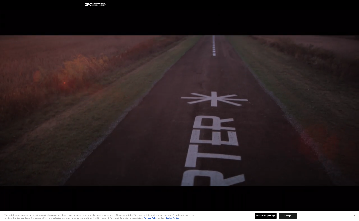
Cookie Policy (172, 218)
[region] (179, 216)
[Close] (354, 216)
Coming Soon (144, 5)
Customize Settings (265, 216)
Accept (287, 216)
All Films (263, 5)
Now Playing (123, 5)
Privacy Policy (151, 218)
